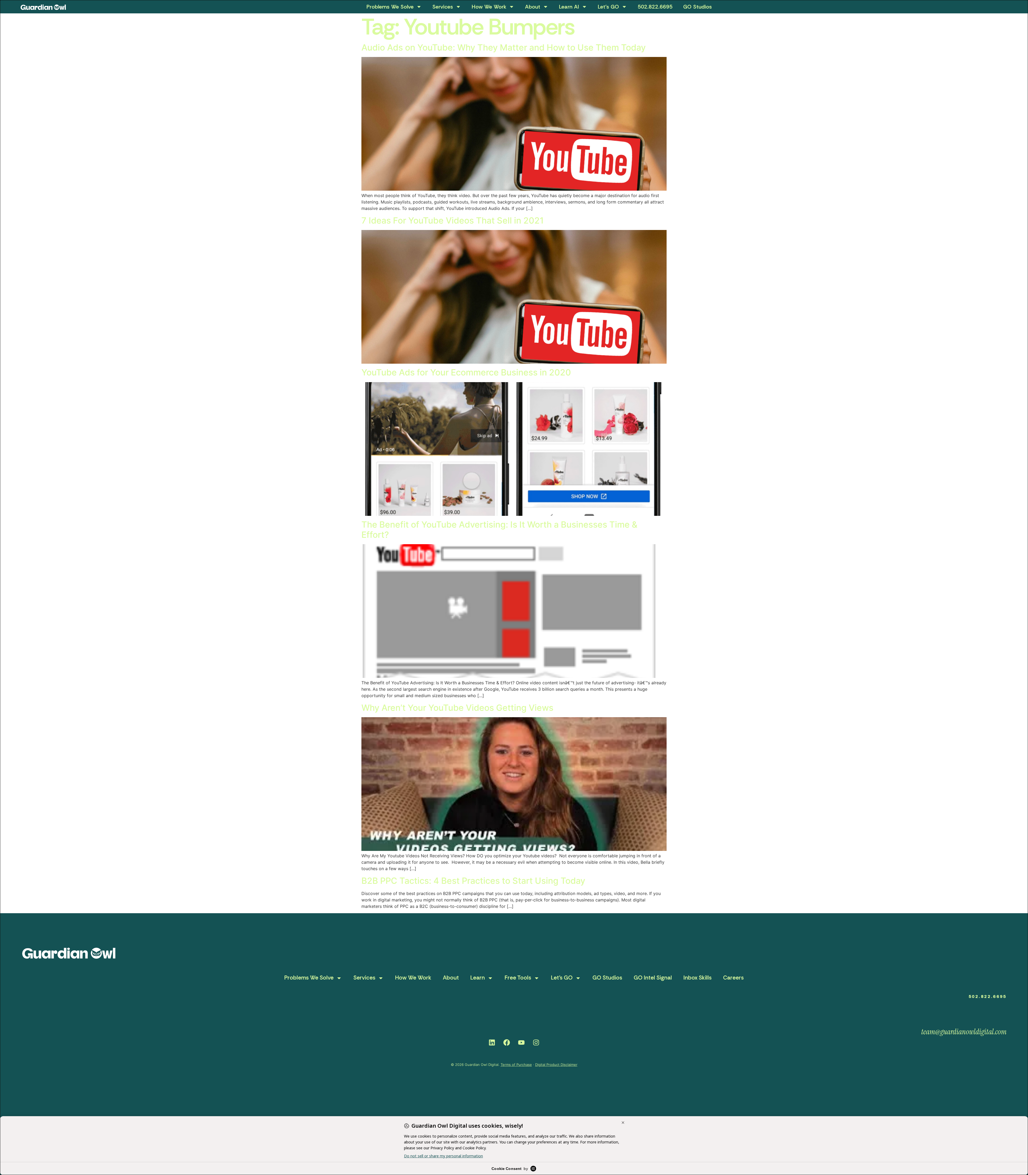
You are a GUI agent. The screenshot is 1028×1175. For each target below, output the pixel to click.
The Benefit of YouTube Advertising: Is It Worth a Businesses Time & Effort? (499, 529)
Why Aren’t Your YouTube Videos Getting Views (457, 707)
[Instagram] (536, 1042)
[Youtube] (521, 1042)
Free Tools (518, 977)
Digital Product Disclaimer (556, 1064)
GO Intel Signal (653, 977)
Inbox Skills (697, 977)
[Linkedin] (492, 1042)
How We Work (489, 6)
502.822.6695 (655, 6)
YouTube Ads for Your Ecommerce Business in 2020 (466, 372)
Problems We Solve (390, 6)
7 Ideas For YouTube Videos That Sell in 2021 (452, 220)
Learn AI (569, 6)
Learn (477, 977)
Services (442, 6)
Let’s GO (608, 6)
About (532, 6)
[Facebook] (506, 1042)
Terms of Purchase (516, 1064)
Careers (733, 977)
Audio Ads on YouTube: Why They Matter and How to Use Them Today (503, 47)
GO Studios (697, 6)
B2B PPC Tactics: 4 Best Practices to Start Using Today (473, 881)
